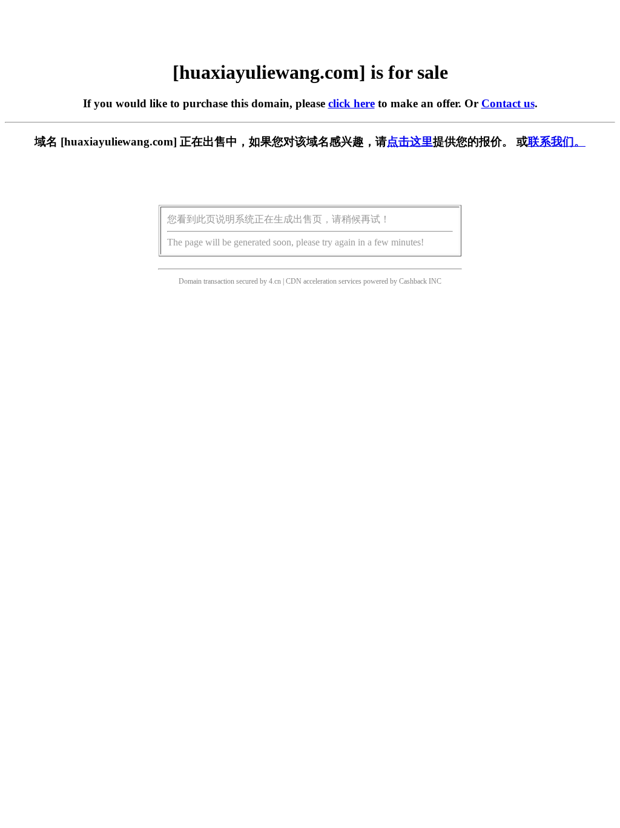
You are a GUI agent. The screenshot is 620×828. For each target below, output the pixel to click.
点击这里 (410, 141)
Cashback (413, 281)
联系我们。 (556, 141)
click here (351, 103)
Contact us (508, 103)
